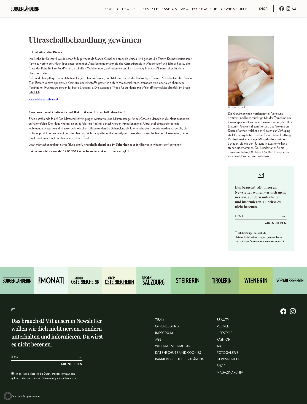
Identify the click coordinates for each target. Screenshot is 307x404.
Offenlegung (167, 326)
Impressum (164, 333)
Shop (263, 9)
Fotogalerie (204, 9)
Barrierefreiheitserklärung (179, 359)
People (129, 9)
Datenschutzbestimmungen (250, 237)
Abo (185, 9)
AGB (158, 339)
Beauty (112, 9)
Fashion (169, 9)
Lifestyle (148, 9)
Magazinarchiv (230, 372)
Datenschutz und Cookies (178, 353)
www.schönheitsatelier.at (43, 99)
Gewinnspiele (234, 9)
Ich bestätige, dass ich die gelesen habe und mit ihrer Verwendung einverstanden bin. (260, 237)
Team (159, 320)
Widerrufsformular (172, 346)
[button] (8, 396)
